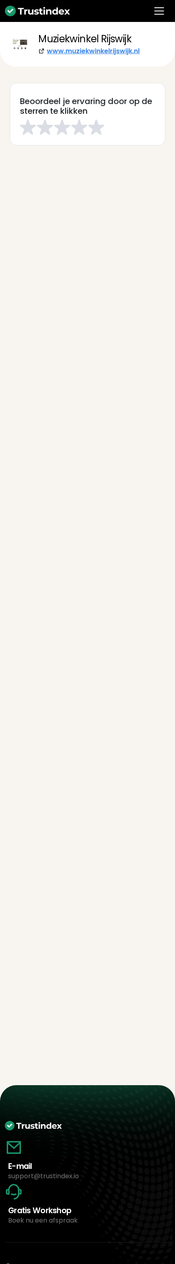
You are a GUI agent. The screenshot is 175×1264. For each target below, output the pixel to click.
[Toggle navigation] (159, 11)
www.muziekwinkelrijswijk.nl (93, 51)
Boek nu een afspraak (43, 1220)
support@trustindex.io (43, 1176)
